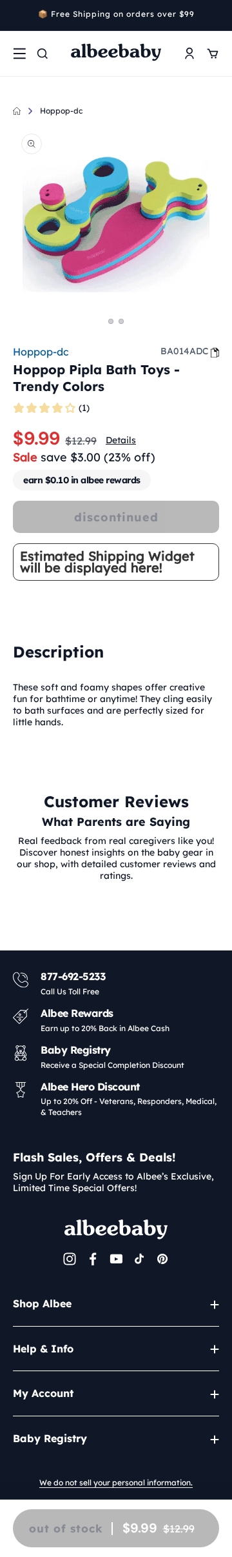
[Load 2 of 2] (121, 321)
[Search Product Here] (42, 53)
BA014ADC (184, 351)
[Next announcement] (214, 15)
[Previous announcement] (17, 15)
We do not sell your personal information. (116, 1482)
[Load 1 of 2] (111, 321)
